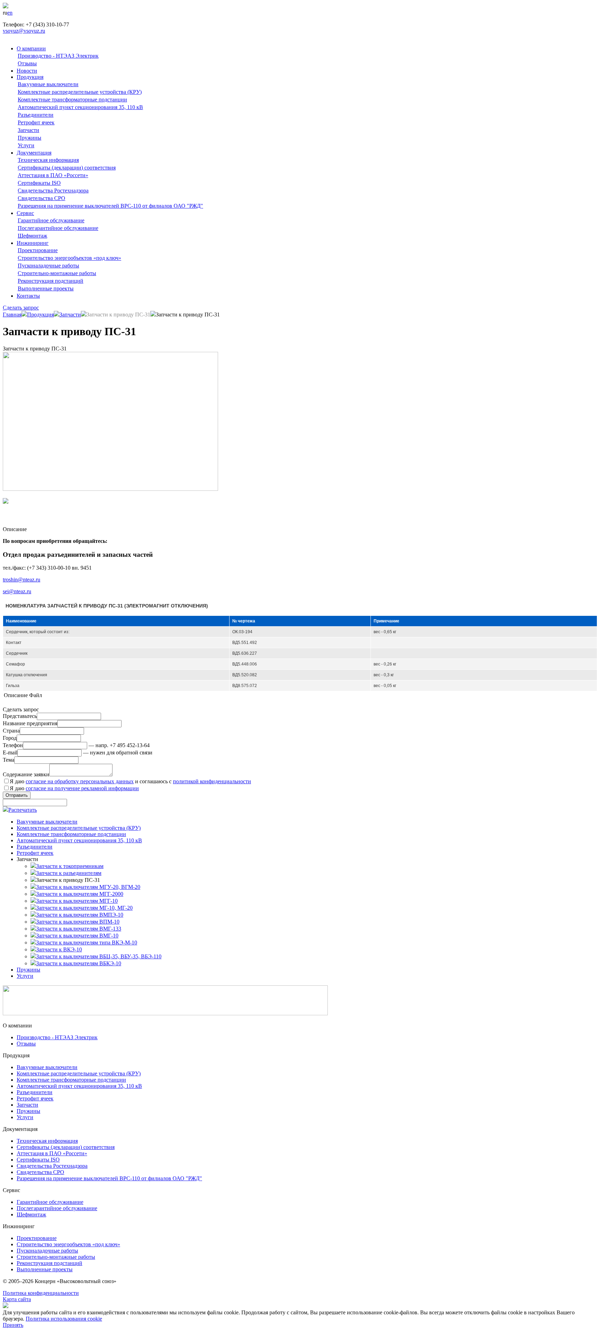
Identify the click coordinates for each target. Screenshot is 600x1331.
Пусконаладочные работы (48, 265)
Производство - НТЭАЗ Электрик (58, 56)
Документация (34, 153)
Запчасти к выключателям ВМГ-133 (78, 929)
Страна (11, 731)
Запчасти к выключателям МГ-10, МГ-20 (84, 908)
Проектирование (38, 250)
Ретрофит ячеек (36, 122)
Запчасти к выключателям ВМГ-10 (77, 936)
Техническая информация (48, 160)
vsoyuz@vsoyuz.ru (24, 31)
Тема (8, 760)
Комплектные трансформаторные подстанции (72, 99)
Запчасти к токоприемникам (69, 866)
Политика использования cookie (64, 1319)
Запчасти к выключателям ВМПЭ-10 (79, 915)
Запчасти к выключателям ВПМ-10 (77, 922)
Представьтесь (20, 716)
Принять (13, 1325)
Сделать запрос (21, 308)
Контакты (28, 296)
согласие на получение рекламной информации (82, 788)
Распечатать (22, 810)
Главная (12, 314)
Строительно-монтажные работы (57, 273)
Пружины (29, 138)
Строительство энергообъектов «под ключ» (69, 258)
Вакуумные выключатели (48, 84)
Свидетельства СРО (41, 198)
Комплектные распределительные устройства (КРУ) (80, 92)
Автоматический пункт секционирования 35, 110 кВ (80, 107)
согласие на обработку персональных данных (80, 781)
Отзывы (27, 63)
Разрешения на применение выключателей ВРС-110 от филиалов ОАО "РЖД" (110, 206)
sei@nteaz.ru (17, 591)
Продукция (30, 77)
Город (10, 738)
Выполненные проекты (46, 288)
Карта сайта (17, 1299)
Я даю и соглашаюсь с (130, 781)
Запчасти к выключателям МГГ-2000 (79, 894)
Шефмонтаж (32, 236)
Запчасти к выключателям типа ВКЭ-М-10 (86, 942)
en (9, 13)
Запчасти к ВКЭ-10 (59, 949)
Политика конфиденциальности (41, 1293)
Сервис (25, 213)
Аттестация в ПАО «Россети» (53, 175)
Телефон (13, 745)
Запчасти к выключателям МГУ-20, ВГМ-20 (88, 887)
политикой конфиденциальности (212, 781)
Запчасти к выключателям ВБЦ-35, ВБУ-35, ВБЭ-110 (98, 956)
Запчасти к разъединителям (68, 873)
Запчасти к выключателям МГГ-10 (77, 901)
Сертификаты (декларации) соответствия (67, 168)
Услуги (26, 145)
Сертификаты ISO (39, 183)
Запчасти (28, 130)
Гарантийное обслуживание (51, 220)
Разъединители (35, 115)
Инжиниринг (33, 243)
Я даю (74, 788)
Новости (27, 71)
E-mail (10, 752)
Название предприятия (30, 723)
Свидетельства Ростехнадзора (53, 190)
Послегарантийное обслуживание (58, 228)
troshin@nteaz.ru (21, 579)
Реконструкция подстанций (50, 281)
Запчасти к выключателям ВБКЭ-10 (78, 963)
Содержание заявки (26, 774)
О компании (31, 48)
